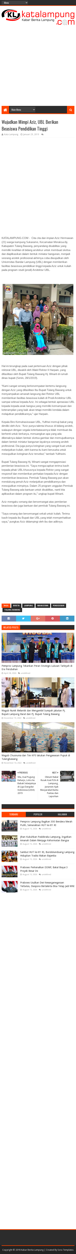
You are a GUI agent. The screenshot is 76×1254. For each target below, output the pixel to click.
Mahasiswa (42, 606)
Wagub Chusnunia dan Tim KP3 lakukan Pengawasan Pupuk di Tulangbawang (36, 757)
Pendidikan (58, 606)
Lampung (28, 606)
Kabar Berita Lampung (32, 1250)
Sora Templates (66, 1250)
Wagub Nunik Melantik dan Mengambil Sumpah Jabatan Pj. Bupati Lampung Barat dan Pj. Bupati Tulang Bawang (33, 712)
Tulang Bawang (12, 610)
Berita (16, 606)
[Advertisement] (38, 64)
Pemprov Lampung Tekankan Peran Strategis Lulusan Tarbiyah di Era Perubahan (37, 667)
